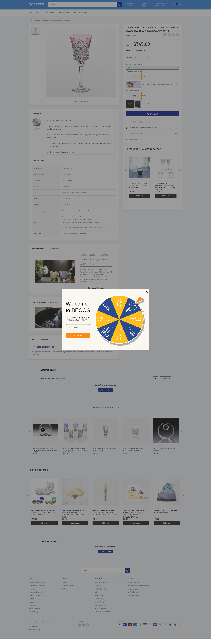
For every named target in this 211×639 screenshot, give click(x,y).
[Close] (146, 291)
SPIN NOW (78, 335)
